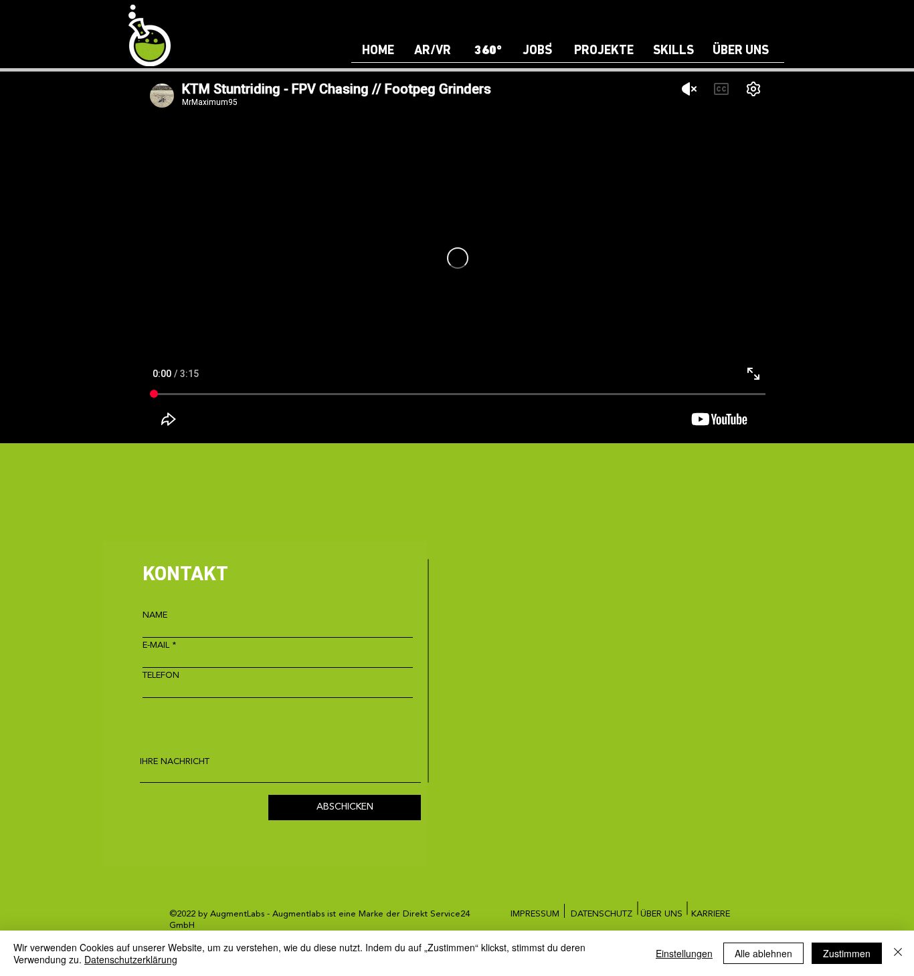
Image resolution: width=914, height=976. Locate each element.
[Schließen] (898, 953)
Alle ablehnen (763, 953)
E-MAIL (156, 645)
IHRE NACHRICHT (174, 761)
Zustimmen (847, 953)
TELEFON (161, 675)
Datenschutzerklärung (130, 959)
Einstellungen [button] (684, 953)
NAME (155, 615)
